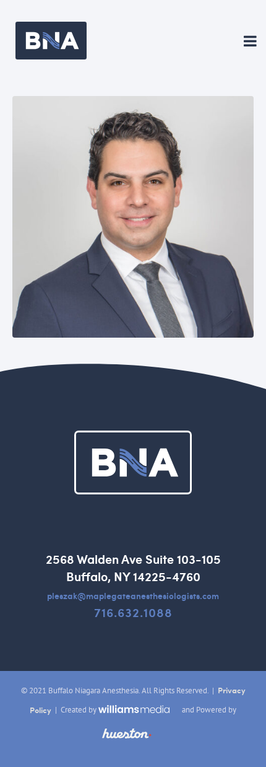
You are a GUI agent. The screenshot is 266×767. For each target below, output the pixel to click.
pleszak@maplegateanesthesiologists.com (133, 595)
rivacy (234, 690)
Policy (40, 710)
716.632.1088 (133, 612)
